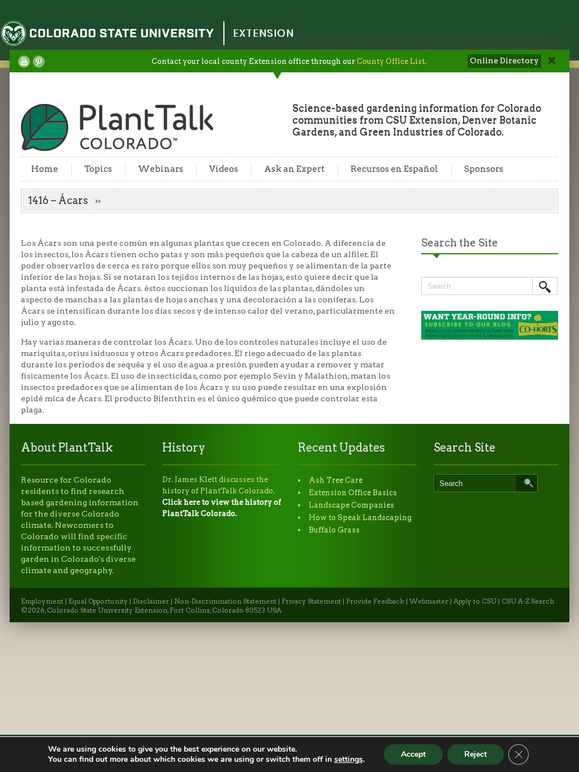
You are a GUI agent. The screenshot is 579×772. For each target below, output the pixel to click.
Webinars (160, 169)
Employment (42, 601)
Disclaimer (151, 601)
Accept (413, 754)
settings (348, 759)
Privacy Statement (311, 601)
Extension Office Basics (353, 492)
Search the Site (459, 243)
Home (44, 169)
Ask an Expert (294, 169)
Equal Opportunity (98, 601)
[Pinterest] (39, 61)
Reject (475, 754)
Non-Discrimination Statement (225, 601)
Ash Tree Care (335, 480)
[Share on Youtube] (24, 61)
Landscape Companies (351, 505)
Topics (98, 169)
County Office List (391, 61)
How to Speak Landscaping (360, 517)
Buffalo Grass (334, 530)
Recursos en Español (394, 169)
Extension (263, 33)
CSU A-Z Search (528, 601)
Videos (223, 169)
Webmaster (428, 601)
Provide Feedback (375, 601)
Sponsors (483, 169)
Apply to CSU (474, 601)
